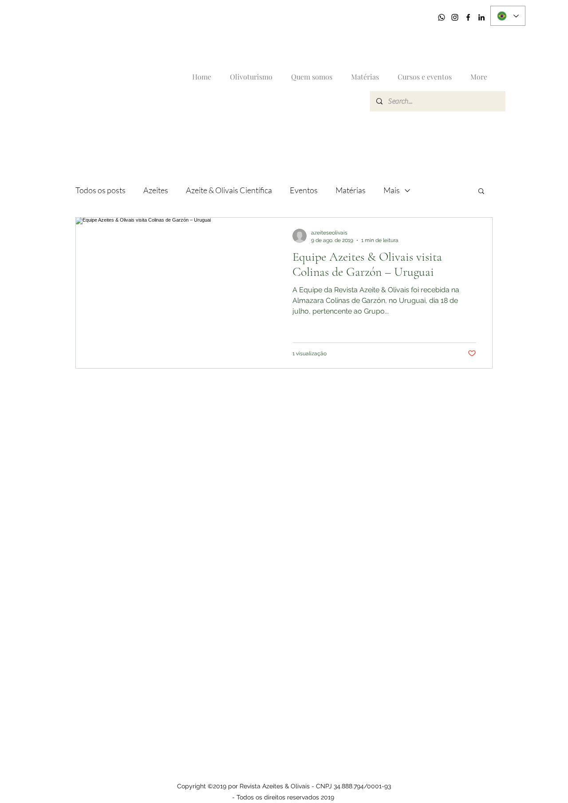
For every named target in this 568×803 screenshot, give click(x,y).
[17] (441, 17)
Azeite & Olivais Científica (229, 190)
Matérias (350, 190)
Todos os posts (100, 190)
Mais (391, 190)
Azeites (155, 190)
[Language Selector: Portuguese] (507, 16)
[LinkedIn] (481, 17)
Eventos (304, 190)
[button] (481, 191)
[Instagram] (454, 17)
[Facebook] (468, 17)
